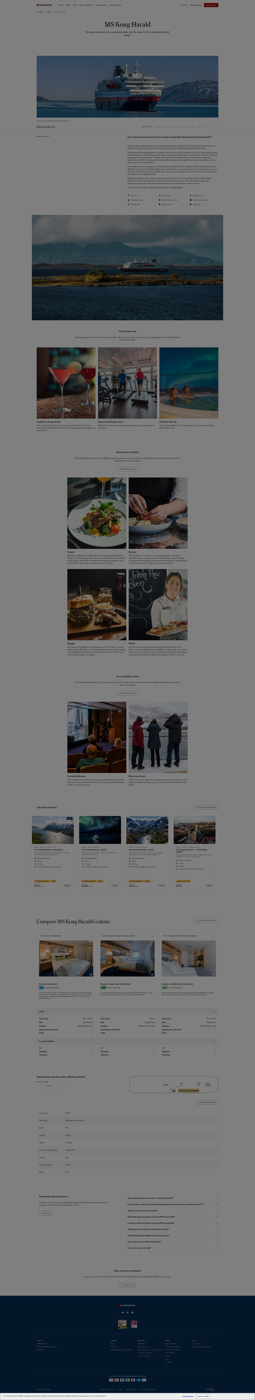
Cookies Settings (187, 1396)
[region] (127, 1396)
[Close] (252, 1396)
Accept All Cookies (203, 1396)
